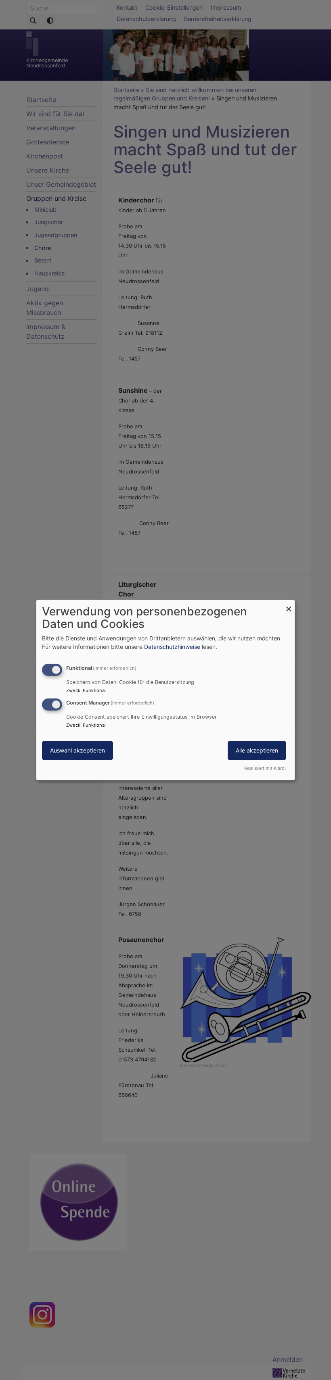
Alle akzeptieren (257, 750)
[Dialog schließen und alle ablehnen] (289, 605)
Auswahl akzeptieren (77, 750)
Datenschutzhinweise (172, 646)
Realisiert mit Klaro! (265, 768)
